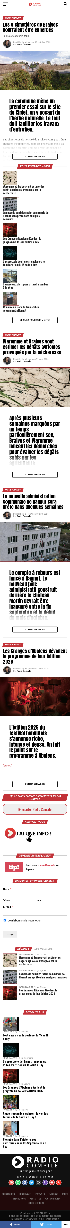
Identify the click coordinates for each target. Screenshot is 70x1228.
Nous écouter (8, 1194)
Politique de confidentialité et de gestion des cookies (35, 1215)
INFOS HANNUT (25, 1194)
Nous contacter (52, 1198)
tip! (14, 867)
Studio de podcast (37, 1203)
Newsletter (35, 1198)
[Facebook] (25, 1182)
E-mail (8, 906)
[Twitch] (45, 1182)
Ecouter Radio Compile (36, 809)
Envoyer (10, 934)
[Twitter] (31, 1182)
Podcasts (40, 1194)
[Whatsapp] (18, 1182)
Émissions (53, 1194)
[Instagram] (38, 1182)
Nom (7, 889)
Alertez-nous (19, 1198)
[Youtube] (52, 1182)
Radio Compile (24, 45)
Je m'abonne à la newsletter (24, 920)
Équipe (65, 1194)
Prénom (7, 900)
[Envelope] (11, 1182)
